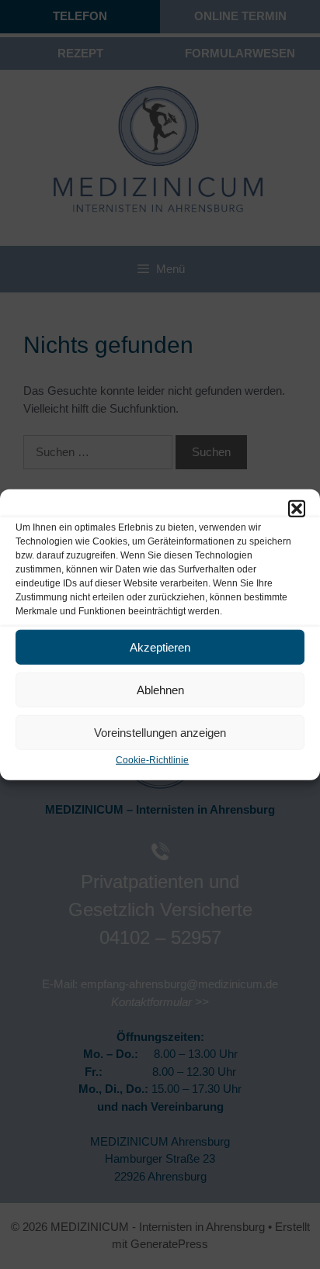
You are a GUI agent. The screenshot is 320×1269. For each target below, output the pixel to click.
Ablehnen (160, 689)
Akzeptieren (160, 646)
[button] (296, 509)
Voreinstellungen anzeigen (160, 731)
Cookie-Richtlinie (152, 760)
